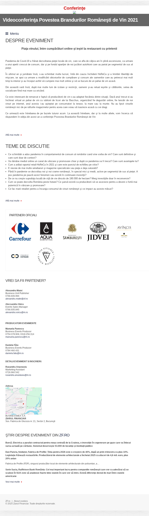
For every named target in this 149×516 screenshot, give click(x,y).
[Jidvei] (100, 233)
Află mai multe (12, 135)
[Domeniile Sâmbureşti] (74, 233)
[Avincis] (126, 233)
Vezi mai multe (12, 482)
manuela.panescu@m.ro (17, 337)
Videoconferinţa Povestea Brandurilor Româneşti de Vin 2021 (70, 20)
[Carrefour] (22, 233)
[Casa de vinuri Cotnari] (22, 257)
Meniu (13, 33)
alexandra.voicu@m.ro (16, 312)
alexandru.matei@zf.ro (16, 298)
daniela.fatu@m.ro (14, 353)
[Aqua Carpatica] (48, 233)
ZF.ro (7, 501)
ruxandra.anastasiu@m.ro (18, 375)
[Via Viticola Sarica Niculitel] (48, 257)
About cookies (21, 501)
